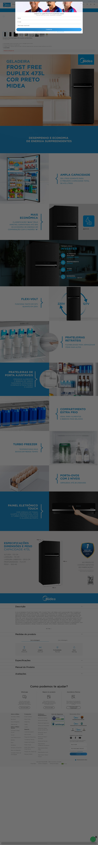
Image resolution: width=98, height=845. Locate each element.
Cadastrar (49, 29)
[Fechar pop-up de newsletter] (81, 3)
